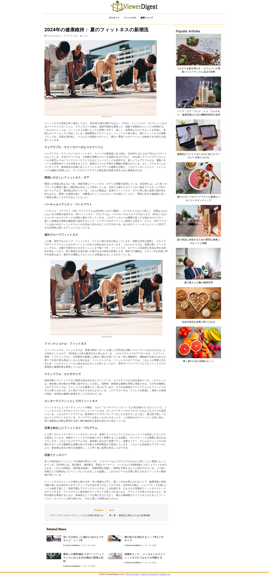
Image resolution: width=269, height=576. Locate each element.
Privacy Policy (133, 574)
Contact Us (164, 574)
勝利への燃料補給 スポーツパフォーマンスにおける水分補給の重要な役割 (83, 558)
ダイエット (114, 17)
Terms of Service (149, 574)
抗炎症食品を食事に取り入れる (198, 322)
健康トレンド (147, 17)
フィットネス (130, 17)
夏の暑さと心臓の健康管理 (198, 282)
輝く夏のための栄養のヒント (198, 361)
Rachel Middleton (54, 35)
